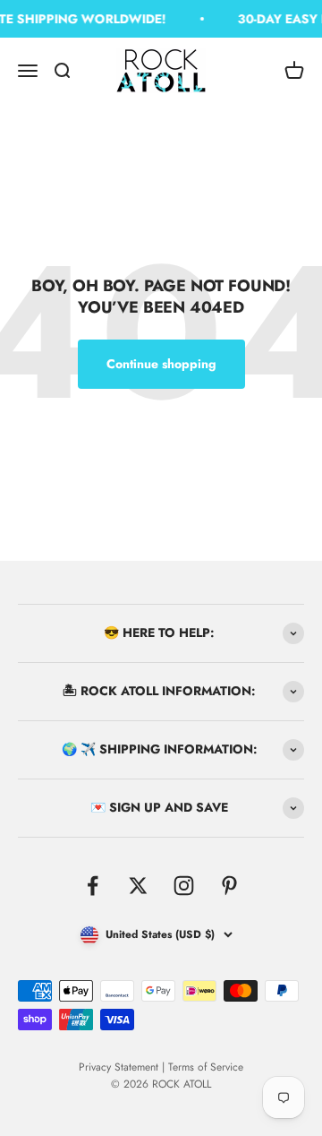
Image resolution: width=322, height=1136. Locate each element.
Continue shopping (161, 364)
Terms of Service (205, 1067)
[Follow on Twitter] (138, 886)
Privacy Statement (118, 1067)
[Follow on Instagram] (184, 886)
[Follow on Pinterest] (229, 886)
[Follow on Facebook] (92, 886)
